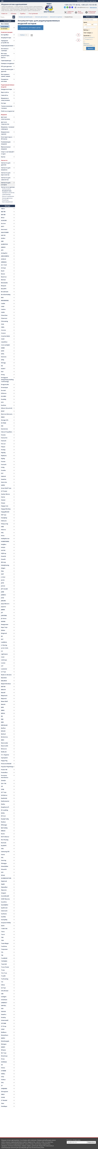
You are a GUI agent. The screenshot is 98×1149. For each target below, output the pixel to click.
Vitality (3, 1017)
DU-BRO (3, 396)
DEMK (3, 348)
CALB (2, 306)
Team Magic (5, 943)
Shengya (4, 863)
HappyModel (5, 512)
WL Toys (3, 1053)
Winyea (3, 1050)
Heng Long (4, 524)
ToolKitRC (4, 958)
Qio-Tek (3, 783)
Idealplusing (5, 565)
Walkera (3, 1032)
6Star (2, 217)
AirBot (3, 238)
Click (2, 324)
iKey (2, 571)
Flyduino (4, 455)
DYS (2, 402)
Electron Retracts (6, 414)
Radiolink (4, 798)
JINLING (3, 601)
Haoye (3, 503)
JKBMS (3, 609)
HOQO (3, 547)
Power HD (4, 769)
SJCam (3, 875)
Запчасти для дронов (5, 164)
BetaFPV (3, 289)
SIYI (2, 872)
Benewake (4, 283)
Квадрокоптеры (6, 89)
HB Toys (3, 515)
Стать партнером (90, 1)
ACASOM (4, 220)
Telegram (65, 7)
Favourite (4, 438)
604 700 (3, 214)
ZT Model (4, 1100)
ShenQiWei (4, 866)
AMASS (3, 247)
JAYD (2, 583)
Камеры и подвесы (7, 63)
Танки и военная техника (6, 107)
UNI (2, 994)
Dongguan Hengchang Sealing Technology (7, 379)
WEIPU (3, 1038)
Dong (3, 374)
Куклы (3, 157)
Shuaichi (4, 869)
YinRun (3, 1079)
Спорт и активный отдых (7, 153)
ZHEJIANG (4, 1088)
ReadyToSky (5, 819)
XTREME (3, 1071)
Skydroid (4, 881)
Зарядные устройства (5, 41)
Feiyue (3, 447)
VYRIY (2, 1029)
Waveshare (4, 1035)
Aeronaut (4, 229)
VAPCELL (3, 1005)
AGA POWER (5, 232)
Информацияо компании (92, 12)
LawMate (4, 642)
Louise (3, 663)
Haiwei (3, 500)
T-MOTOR (4, 928)
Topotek (4, 964)
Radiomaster (5, 801)
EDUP (2, 411)
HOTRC (3, 550)
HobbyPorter (5, 538)
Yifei (2, 1077)
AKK (2, 241)
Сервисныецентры (70, 12)
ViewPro (3, 1014)
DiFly (2, 360)
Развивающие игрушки (6, 143)
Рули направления (7, 202)
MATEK (3, 686)
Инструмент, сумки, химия (5, 75)
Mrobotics (4, 737)
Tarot (3, 934)
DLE (2, 371)
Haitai (3, 497)
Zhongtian (4, 1091)
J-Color (3, 577)
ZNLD (2, 1094)
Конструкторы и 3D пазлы (6, 138)
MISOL (3, 713)
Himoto (3, 529)
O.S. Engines (5, 755)
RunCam (3, 843)
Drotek (3, 390)
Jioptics (3, 606)
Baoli (2, 271)
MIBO (2, 710)
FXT (2, 473)
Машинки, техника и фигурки (7, 128)
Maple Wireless (6, 684)
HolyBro (3, 544)
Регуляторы (5, 200)
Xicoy (2, 1059)
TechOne (4, 946)
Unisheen (4, 999)
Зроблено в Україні (4, 28)
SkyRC (3, 884)
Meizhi (3, 704)
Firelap (3, 450)
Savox (3, 854)
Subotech (4, 911)
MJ (2, 716)
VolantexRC (4, 1020)
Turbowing (4, 979)
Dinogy (3, 363)
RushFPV (3, 845)
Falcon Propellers (6, 432)
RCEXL (3, 813)
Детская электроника (5, 118)
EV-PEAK (3, 423)
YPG (2, 1082)
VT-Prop (3, 1026)
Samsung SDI (5, 851)
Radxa (3, 804)
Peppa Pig (4, 760)
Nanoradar (4, 743)
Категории (7, 21)
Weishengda (5, 1041)
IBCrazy (3, 562)
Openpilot (4, 758)
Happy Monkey (6, 509)
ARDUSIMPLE (5, 256)
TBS (2, 937)
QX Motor (4, 795)
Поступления (33, 13)
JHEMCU (3, 595)
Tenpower (4, 949)
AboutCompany (80, 12)
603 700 (3, 211)
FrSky (2, 467)
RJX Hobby (4, 828)
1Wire (3, 208)
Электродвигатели (7, 198)
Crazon (3, 333)
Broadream (4, 291)
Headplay (4, 518)
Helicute (4, 521)
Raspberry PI (5, 807)
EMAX (3, 417)
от (86, 24)
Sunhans (4, 914)
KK (2, 636)
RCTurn (3, 816)
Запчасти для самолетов (5, 179)
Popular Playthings (7, 766)
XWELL (3, 1074)
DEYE (2, 351)
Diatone (3, 357)
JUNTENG (4, 615)
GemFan (3, 479)
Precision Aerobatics (4, 776)
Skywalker (4, 887)
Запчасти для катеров (5, 184)
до (92, 24)
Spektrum (4, 908)
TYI (2, 982)
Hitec (2, 535)
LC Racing (4, 645)
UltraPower (4, 991)
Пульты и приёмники (8, 196)
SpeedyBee (4, 905)
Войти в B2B (81, 1)
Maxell (3, 692)
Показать (90, 48)
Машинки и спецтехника (5, 99)
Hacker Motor (5, 494)
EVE (2, 426)
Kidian (3, 630)
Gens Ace (4, 482)
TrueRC (3, 976)
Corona (3, 330)
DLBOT (3, 368)
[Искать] (14, 17)
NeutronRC (4, 746)
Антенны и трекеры (4, 49)
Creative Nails (5, 336)
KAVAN (3, 621)
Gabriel (3, 476)
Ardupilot (4, 253)
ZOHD (3, 1097)
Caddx (3, 303)
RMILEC (3, 831)
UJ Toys (3, 988)
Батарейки (4, 35)
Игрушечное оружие (5, 133)
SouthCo (4, 902)
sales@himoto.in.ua (83, 7)
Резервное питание (4, 80)
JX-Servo (3, 618)
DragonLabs (5, 384)
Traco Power (5, 967)
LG (2, 651)
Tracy (3, 970)
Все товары (5, 24)
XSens (3, 1068)
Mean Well (4, 701)
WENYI (3, 1047)
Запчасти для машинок (5, 169)
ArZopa (3, 268)
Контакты (93, 7)
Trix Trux (4, 973)
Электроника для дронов (7, 70)
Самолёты (4, 95)
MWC (2, 740)
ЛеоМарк (4, 1106)
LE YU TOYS (4, 648)
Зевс (2, 1103)
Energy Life (4, 420)
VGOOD (3, 1011)
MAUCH (3, 689)
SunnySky (4, 919)
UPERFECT (4, 1002)
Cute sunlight (5, 345)
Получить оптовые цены (30, 28)
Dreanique (4, 387)
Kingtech (4, 633)
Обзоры (13, 13)
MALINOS (4, 681)
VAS (2, 1008)
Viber (70, 7)
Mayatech (4, 695)
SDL (2, 857)
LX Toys (3, 672)
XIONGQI (4, 1062)
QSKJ (2, 789)
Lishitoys (4, 660)
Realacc (3, 822)
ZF (2, 1085)
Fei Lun (3, 444)
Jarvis (2, 580)
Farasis (3, 435)
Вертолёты (5, 92)
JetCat (3, 586)
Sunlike (3, 917)
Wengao (3, 1044)
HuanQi (3, 556)
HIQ (2, 532)
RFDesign (4, 825)
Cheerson (4, 318)
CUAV (2, 339)
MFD (2, 707)
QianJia (3, 780)
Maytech (4, 698)
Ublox (3, 985)
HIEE (2, 526)
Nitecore (4, 749)
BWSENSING (5, 300)
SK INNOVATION (6, 878)
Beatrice (4, 277)
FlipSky (3, 452)
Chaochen (4, 315)
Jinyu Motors (5, 604)
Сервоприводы (6, 60)
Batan (3, 274)
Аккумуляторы (6, 37)
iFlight (3, 568)
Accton (3, 223)
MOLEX (3, 731)
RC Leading (4, 810)
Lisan (2, 657)
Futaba (3, 470)
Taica (2, 931)
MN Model (4, 725)
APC (2, 250)
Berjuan (3, 286)
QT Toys (3, 792)
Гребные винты (6, 189)
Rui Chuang (4, 840)
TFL (2, 952)
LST (2, 666)
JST (2, 612)
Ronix (3, 834)
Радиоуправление (7, 45)
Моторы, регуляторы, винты (5, 55)
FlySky (3, 458)
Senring (3, 860)
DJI (2, 366)
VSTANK (3, 1023)
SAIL (2, 848)
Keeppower (4, 624)
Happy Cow (4, 506)
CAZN (2, 312)
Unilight (3, 997)
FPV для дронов (6, 66)
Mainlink (4, 678)
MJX (2, 719)
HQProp (3, 553)
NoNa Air (4, 752)
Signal (72, 7)
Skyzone (4, 890)
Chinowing (4, 321)
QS (2, 786)
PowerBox (4, 772)
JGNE (2, 592)
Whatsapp (67, 7)
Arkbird (3, 259)
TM (2, 955)
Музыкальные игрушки (6, 148)
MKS (2, 722)
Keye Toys (4, 627)
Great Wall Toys (6, 488)
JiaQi (2, 598)
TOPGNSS (4, 961)
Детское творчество (5, 123)
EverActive (4, 429)
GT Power (4, 491)
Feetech (3, 441)
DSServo (3, 393)
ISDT (2, 574)
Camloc (3, 309)
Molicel (3, 734)
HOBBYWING (5, 541)
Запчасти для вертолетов (5, 174)
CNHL (2, 327)
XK (2, 1065)
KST (2, 639)
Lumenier (4, 669)
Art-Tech (4, 265)
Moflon (3, 728)
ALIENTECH (4, 244)
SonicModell (5, 896)
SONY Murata (5, 899)
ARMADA (4, 262)
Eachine (3, 405)
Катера (3, 103)
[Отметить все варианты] (88, 30)
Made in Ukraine (6, 675)
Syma (2, 925)
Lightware (4, 654)
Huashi (3, 559)
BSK (2, 297)
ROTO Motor (5, 837)
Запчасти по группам (8, 187)
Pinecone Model (6, 763)
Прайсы (22, 13)
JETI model (4, 589)
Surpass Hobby (6, 922)
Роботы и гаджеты (7, 111)
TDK (2, 940)
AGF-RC (3, 235)
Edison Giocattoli (6, 408)
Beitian (3, 280)
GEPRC (3, 485)
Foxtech (3, 464)
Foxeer (3, 461)
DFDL (2, 354)
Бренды (7, 206)
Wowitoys (4, 1056)
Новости (4, 13)
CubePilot (4, 342)
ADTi (2, 226)
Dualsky (3, 399)
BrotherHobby (5, 294)
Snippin (3, 893)
